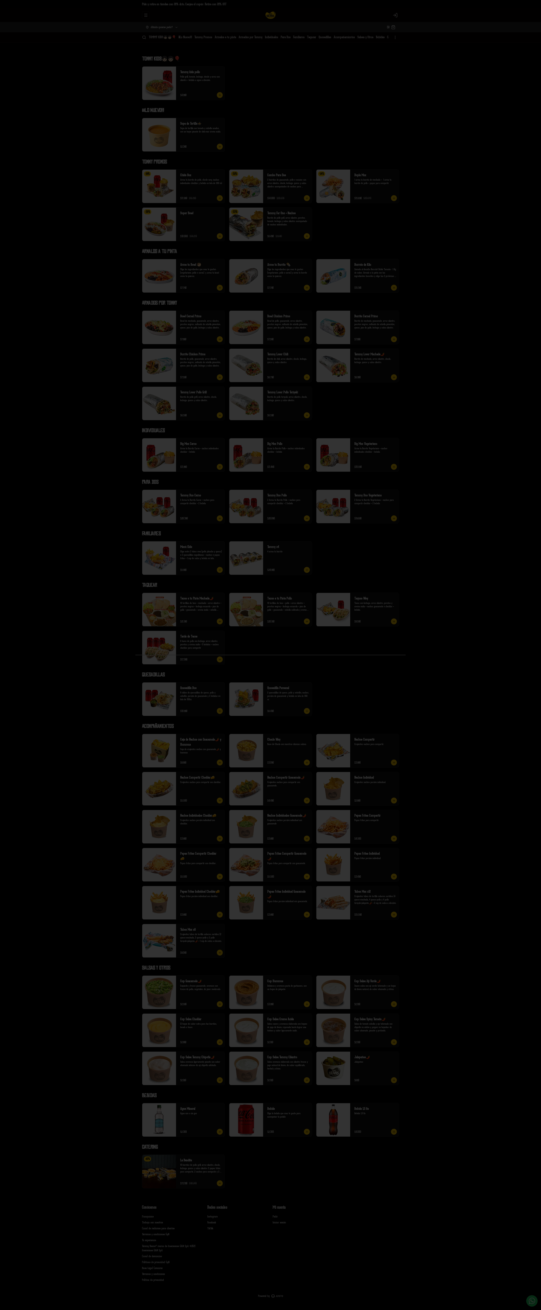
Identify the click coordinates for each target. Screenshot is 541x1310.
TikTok (210, 1228)
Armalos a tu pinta (225, 37)
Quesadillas (325, 37)
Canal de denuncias (152, 1256)
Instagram (212, 1216)
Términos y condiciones (153, 1274)
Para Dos (286, 37)
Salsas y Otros (365, 37)
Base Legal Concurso (152, 1268)
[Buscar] (144, 37)
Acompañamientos (344, 37)
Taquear (311, 37)
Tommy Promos (203, 37)
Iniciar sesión (279, 1222)
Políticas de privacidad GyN (155, 1262)
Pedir (275, 1216)
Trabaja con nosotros (152, 1222)
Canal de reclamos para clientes (158, 1228)
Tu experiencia (149, 1240)
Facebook (211, 1222)
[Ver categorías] (395, 37)
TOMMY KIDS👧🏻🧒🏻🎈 (162, 37)
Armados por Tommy (250, 37)
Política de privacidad (153, 1280)
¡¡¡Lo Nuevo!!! (185, 37)
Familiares (299, 37)
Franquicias (148, 1216)
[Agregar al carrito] (220, 95)
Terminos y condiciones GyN (155, 1234)
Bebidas (380, 37)
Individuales (271, 37)
